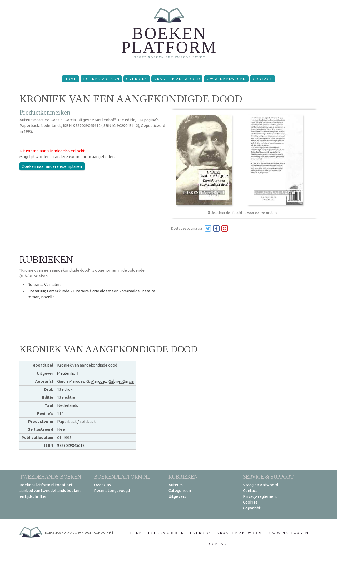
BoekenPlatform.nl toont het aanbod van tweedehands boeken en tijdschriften (50, 491)
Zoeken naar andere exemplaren (52, 166)
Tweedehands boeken (50, 476)
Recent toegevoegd (112, 490)
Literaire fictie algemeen (95, 291)
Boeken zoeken (101, 79)
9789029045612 (71, 445)
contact (100, 532)
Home (70, 79)
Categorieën (179, 490)
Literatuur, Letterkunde (48, 291)
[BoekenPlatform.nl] (168, 35)
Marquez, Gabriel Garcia (112, 381)
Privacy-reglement (260, 496)
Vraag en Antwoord (177, 79)
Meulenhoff (67, 373)
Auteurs (175, 485)
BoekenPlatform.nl (122, 476)
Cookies (250, 502)
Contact (262, 79)
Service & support (268, 476)
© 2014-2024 (83, 532)
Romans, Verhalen (44, 284)
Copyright (252, 508)
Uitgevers (177, 496)
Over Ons (136, 79)
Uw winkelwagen (226, 79)
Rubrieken (183, 476)
